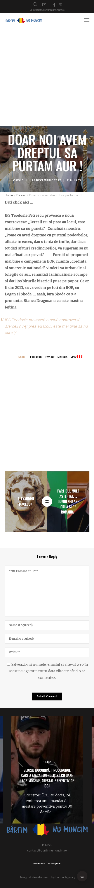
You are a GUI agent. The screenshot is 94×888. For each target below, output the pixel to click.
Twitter (49, 357)
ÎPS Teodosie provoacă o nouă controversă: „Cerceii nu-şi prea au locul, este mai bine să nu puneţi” (46, 326)
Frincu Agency (65, 877)
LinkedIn (62, 357)
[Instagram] (60, 5)
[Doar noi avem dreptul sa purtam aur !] (47, 501)
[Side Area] (82, 876)
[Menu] (84, 20)
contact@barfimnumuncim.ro (48, 10)
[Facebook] (54, 5)
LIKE (73, 357)
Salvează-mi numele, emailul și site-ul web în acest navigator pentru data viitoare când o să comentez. (48, 671)
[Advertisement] (47, 77)
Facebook (36, 357)
